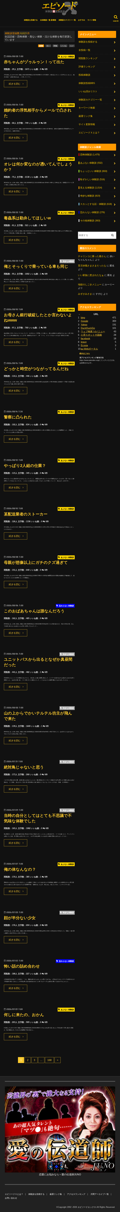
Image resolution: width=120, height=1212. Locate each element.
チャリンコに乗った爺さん (92, 256)
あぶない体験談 (91, 163)
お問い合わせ (11, 1198)
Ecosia (84, 345)
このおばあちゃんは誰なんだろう (34, 611)
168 (49, 1060)
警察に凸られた (18, 417)
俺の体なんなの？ (20, 869)
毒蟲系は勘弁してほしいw (27, 218)
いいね (63, 46)
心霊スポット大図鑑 (91, 335)
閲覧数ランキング (88, 58)
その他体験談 (90, 220)
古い (48, 46)
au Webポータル (89, 349)
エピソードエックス (87, 1207)
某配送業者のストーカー (26, 514)
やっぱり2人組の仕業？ (25, 465)
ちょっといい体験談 (93, 171)
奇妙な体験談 (90, 196)
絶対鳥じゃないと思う (24, 767)
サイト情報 (92, 20)
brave (84, 342)
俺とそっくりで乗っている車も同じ (36, 266)
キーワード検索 (87, 108)
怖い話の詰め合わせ (22, 966)
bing (83, 317)
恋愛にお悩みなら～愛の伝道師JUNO (60, 1174)
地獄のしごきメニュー (89, 284)
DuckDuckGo (88, 328)
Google (84, 321)
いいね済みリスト (88, 91)
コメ (72, 46)
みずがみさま (85, 294)
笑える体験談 (91, 187)
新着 (41, 46)
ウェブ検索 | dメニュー (93, 331)
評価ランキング (87, 66)
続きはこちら (85, 353)
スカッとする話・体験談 (96, 204)
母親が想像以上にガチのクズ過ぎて (36, 562)
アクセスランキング (76, 1194)
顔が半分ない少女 (20, 918)
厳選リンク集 (86, 116)
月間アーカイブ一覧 (99, 1194)
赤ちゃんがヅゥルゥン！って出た (34, 62)
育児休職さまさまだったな (92, 265)
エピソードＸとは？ (89, 132)
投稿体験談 (84, 75)
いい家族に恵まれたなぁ (91, 275)
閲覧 (55, 46)
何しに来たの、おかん (24, 1015)
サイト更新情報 (87, 124)
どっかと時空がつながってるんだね (36, 369)
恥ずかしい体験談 (92, 179)
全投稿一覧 (84, 50)
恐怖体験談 (90, 154)
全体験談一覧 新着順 (48, 20)
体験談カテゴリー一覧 (67, 20)
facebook (85, 338)
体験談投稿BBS (87, 83)
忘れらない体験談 (92, 212)
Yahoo (84, 324)
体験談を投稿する (31, 20)
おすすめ (81, 20)
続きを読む (14, 84)
